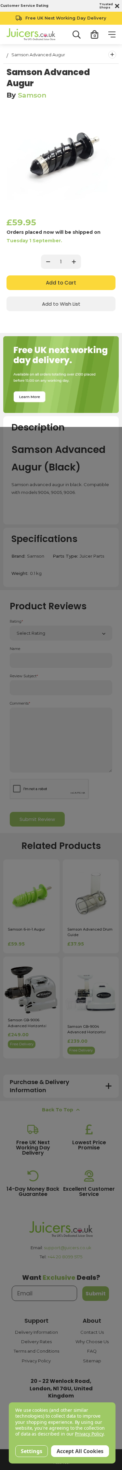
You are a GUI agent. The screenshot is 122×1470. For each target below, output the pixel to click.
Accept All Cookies (80, 1451)
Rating (16, 621)
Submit (96, 1293)
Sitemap (92, 1360)
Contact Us (92, 1332)
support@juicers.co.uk (67, 1247)
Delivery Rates (36, 1341)
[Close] (116, 6)
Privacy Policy (36, 1360)
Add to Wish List (61, 303)
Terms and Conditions (36, 1351)
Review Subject (24, 676)
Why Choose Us (92, 1341)
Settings (31, 1451)
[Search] (77, 35)
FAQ (92, 1351)
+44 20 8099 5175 (64, 1256)
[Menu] (111, 34)
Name (15, 649)
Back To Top (57, 1110)
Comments (20, 703)
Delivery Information (36, 1332)
